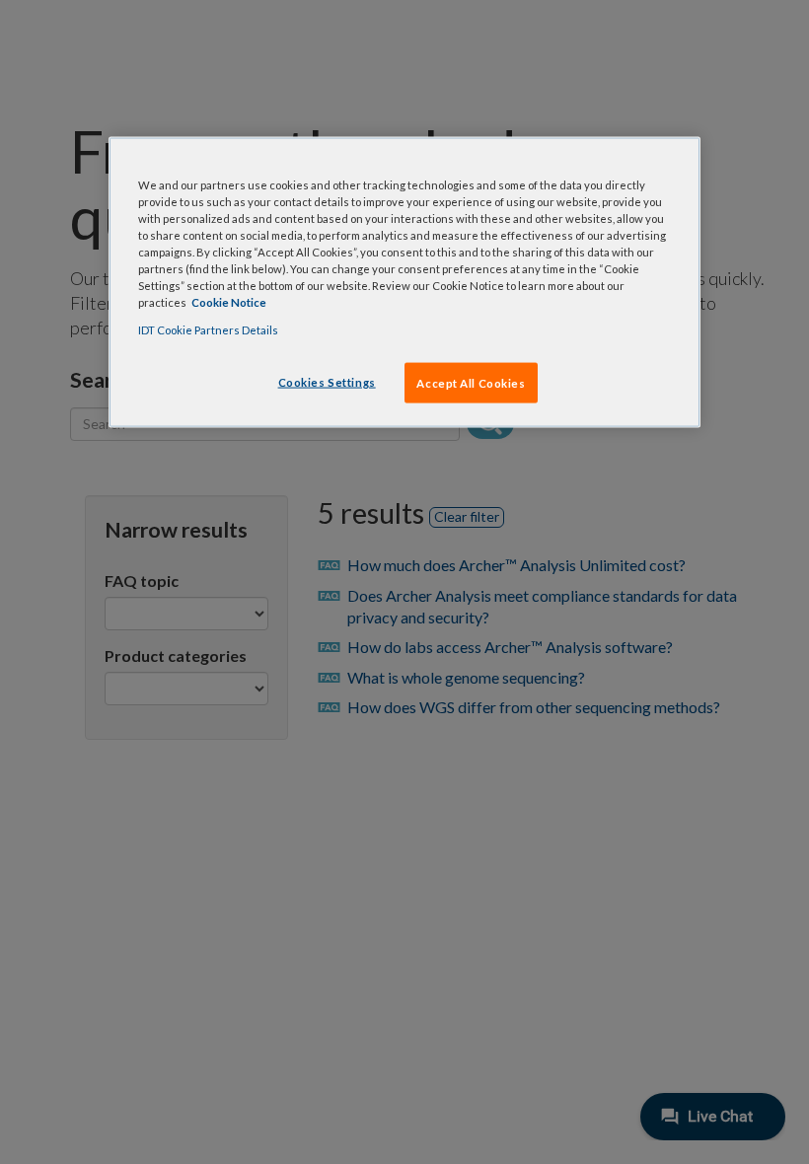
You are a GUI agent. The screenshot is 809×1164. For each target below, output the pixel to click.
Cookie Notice (228, 302)
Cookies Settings (327, 381)
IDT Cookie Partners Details (208, 329)
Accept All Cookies (470, 382)
